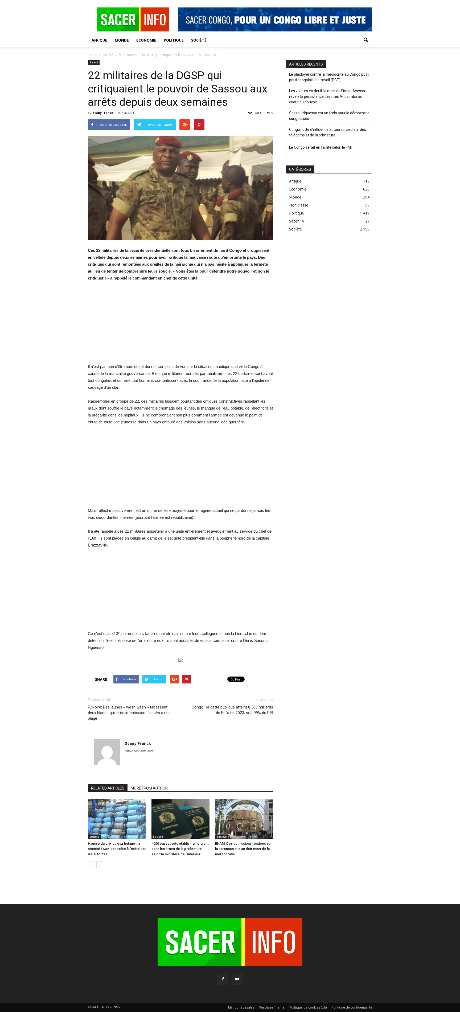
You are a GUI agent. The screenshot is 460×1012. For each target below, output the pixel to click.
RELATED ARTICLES (107, 788)
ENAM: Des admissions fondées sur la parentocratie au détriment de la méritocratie (243, 848)
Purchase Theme (271, 1007)
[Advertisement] (180, 326)
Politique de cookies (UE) (308, 1007)
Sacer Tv (296, 221)
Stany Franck (103, 113)
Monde (122, 40)
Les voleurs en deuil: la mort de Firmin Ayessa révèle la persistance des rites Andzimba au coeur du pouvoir (327, 96)
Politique (174, 40)
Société (199, 40)
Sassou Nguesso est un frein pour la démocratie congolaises (329, 116)
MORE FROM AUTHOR (149, 788)
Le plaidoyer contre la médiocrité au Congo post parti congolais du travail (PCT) (329, 77)
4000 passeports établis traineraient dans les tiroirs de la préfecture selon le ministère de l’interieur (179, 848)
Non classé (298, 205)
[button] (365, 40)
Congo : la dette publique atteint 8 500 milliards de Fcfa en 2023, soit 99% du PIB (232, 710)
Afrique (99, 40)
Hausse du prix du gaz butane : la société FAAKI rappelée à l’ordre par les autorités (117, 848)
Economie (146, 40)
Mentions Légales (241, 1007)
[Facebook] (222, 979)
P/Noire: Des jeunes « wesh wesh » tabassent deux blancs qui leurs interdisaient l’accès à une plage (129, 713)
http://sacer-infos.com (139, 750)
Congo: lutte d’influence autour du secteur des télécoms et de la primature (327, 132)
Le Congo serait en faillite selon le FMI (320, 147)
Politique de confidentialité (352, 1007)
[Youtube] (237, 979)
